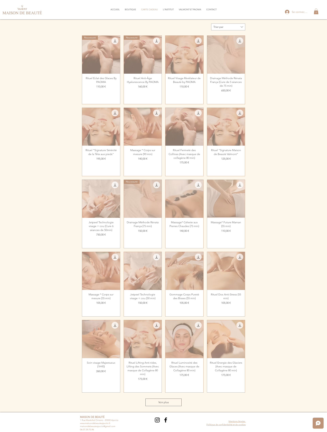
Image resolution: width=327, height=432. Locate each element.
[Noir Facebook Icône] (165, 420)
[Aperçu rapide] (184, 55)
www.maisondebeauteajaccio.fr (95, 423)
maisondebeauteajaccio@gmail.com (97, 426)
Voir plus (163, 402)
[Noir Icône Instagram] (157, 420)
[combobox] (228, 27)
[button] (316, 11)
